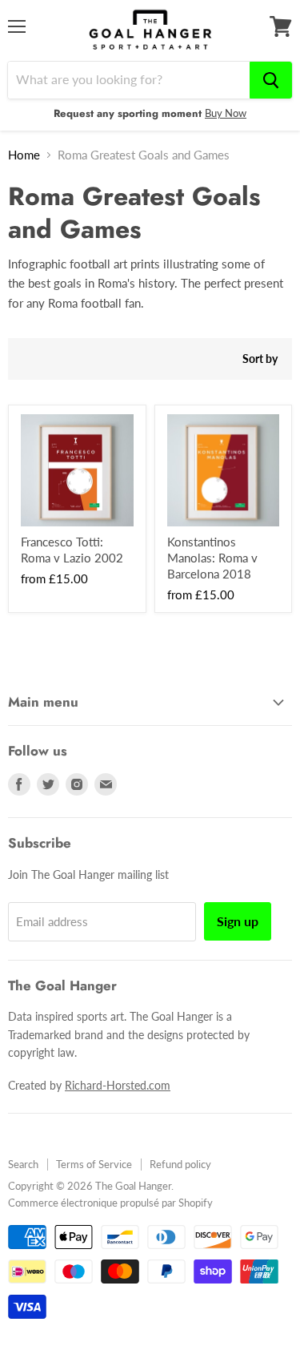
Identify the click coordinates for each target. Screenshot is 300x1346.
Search (23, 1164)
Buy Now (225, 113)
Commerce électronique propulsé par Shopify (110, 1202)
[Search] (271, 80)
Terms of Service (94, 1164)
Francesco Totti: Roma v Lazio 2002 (72, 549)
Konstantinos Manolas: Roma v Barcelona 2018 (212, 557)
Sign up (237, 921)
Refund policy (180, 1164)
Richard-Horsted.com (117, 1085)
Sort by (260, 359)
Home (24, 155)
